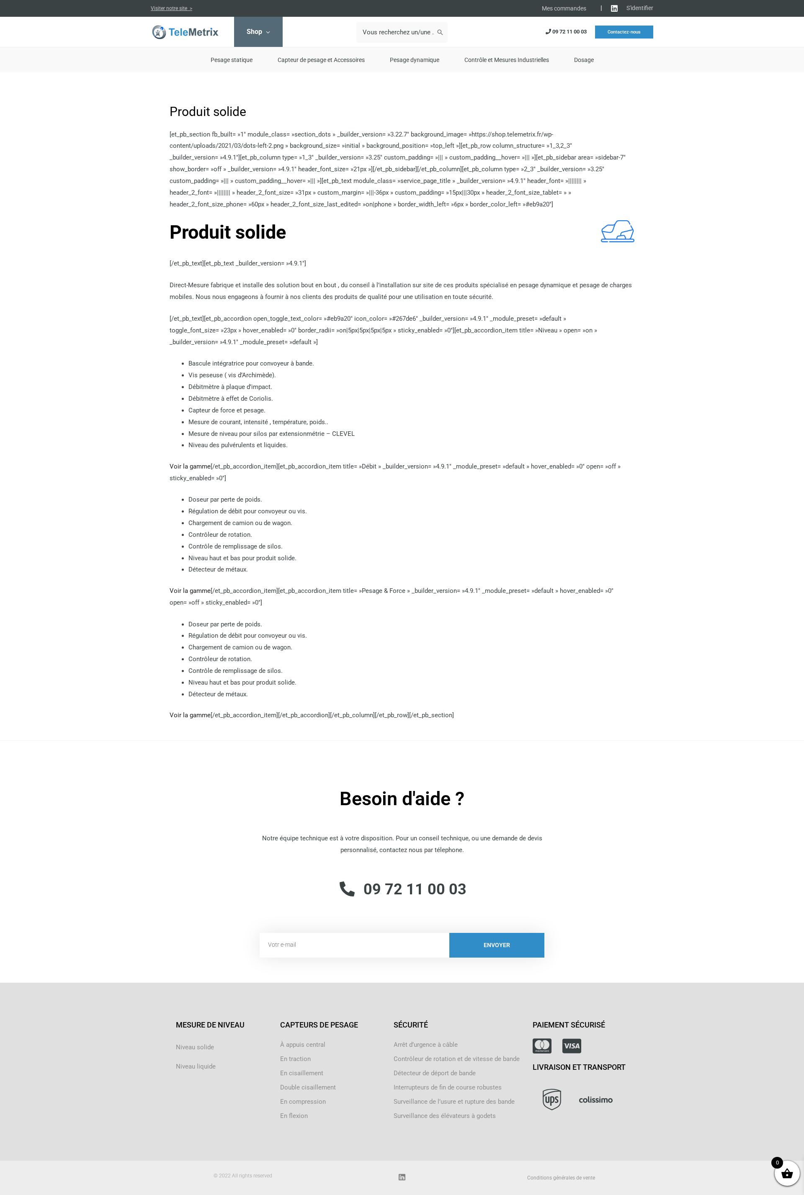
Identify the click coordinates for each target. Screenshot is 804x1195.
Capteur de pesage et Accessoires (321, 60)
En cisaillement (301, 1073)
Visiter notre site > (171, 8)
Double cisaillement (308, 1087)
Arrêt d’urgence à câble (426, 1044)
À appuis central (302, 1044)
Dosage (584, 60)
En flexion (294, 1116)
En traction (295, 1059)
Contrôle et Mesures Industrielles (506, 60)
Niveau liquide (196, 1066)
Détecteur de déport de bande (435, 1073)
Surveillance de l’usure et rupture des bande (454, 1101)
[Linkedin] (614, 8)
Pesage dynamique (414, 60)
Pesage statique (232, 60)
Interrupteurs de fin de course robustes (448, 1087)
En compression (303, 1101)
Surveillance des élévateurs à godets (445, 1116)
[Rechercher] (440, 32)
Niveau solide (195, 1047)
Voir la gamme (190, 466)
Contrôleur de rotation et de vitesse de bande (457, 1059)
